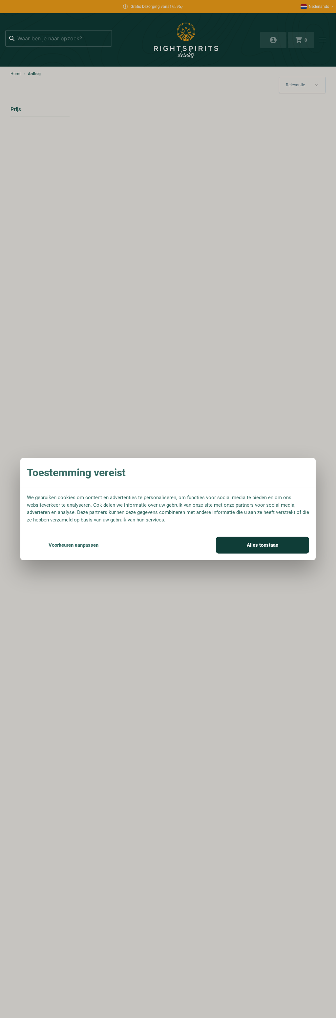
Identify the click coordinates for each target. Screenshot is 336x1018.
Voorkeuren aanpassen (73, 545)
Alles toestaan (262, 545)
